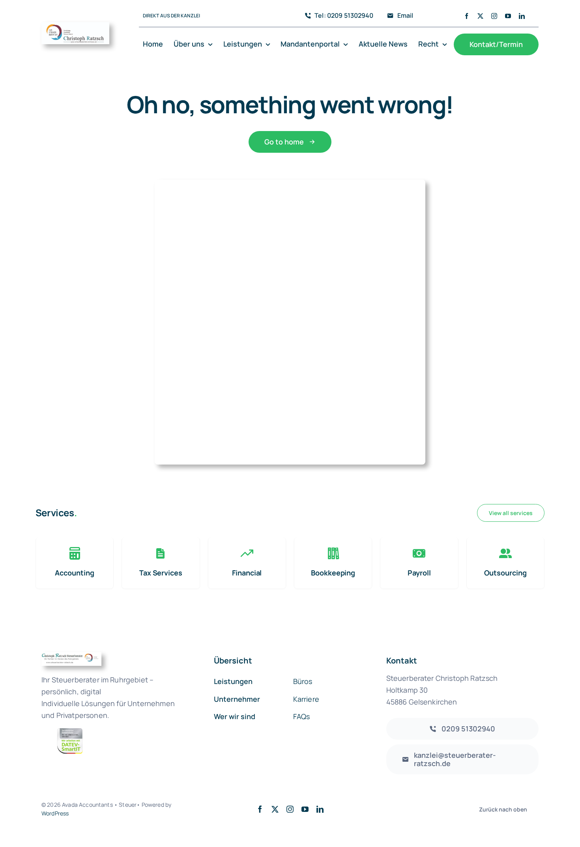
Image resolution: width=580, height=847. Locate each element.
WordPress (55, 813)
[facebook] (467, 16)
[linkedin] (522, 16)
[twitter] (480, 16)
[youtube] (508, 16)
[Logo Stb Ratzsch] (75, 26)
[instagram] (494, 16)
